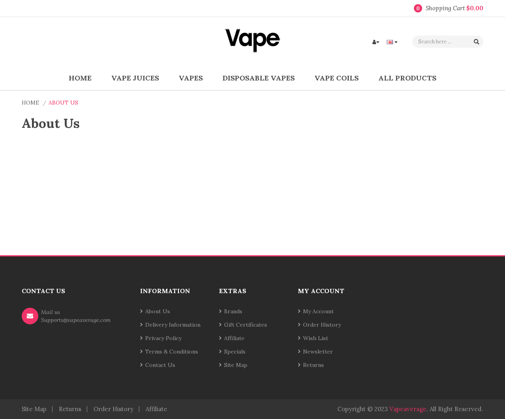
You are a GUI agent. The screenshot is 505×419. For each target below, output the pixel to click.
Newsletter (318, 351)
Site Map (235, 364)
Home (30, 102)
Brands (233, 311)
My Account (318, 311)
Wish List (315, 338)
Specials (234, 351)
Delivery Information (172, 324)
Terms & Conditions (171, 351)
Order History (322, 324)
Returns (313, 364)
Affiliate (234, 338)
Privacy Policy (163, 338)
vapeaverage (407, 409)
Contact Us (160, 364)
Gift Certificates (245, 324)
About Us (63, 102)
